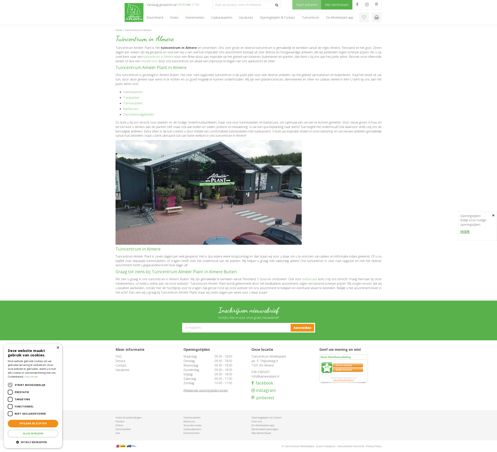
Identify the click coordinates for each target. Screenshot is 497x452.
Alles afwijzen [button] (33, 433)
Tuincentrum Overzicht (350, 446)
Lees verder (31, 376)
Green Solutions (325, 446)
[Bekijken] (376, 17)
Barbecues (130, 109)
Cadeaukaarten (192, 429)
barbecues (309, 279)
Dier (118, 433)
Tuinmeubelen (133, 103)
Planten (120, 421)
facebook (263, 383)
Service (120, 361)
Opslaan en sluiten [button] (33, 423)
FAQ (119, 356)
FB (357, 4)
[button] (33, 442)
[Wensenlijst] (364, 17)
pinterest (264, 398)
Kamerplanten (133, 92)
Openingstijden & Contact (266, 417)
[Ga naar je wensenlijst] (364, 17)
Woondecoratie (192, 425)
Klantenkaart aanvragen (264, 429)
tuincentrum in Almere (158, 56)
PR (376, 4)
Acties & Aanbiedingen (129, 417)
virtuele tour (149, 61)
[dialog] (33, 396)
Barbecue (189, 421)
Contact (121, 365)
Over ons (256, 421)
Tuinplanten (131, 97)
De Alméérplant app (263, 425)
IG (367, 4)
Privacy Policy (373, 446)
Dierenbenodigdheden (138, 114)
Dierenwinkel (123, 429)
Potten (119, 425)
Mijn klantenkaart (261, 433)
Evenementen (191, 433)
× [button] (57, 347)
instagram (265, 390)
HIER (465, 231)
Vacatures (122, 370)
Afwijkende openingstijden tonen (205, 390)
